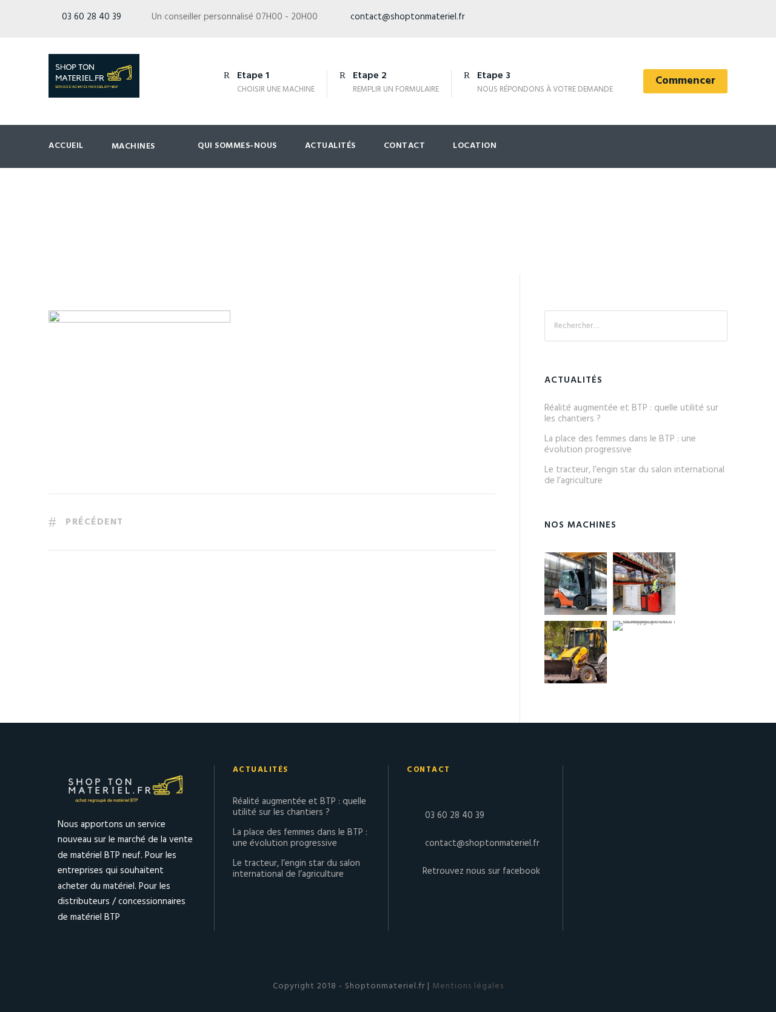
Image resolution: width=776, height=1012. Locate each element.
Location (475, 146)
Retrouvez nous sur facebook (481, 871)
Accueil (66, 146)
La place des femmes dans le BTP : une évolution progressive (620, 444)
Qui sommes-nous (237, 146)
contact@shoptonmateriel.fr (407, 17)
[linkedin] (724, 19)
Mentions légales (467, 986)
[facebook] (701, 19)
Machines (133, 146)
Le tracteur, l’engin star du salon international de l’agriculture (634, 475)
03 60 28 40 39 (91, 17)
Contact (405, 146)
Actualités (330, 146)
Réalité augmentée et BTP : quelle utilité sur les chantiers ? (631, 413)
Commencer (685, 81)
